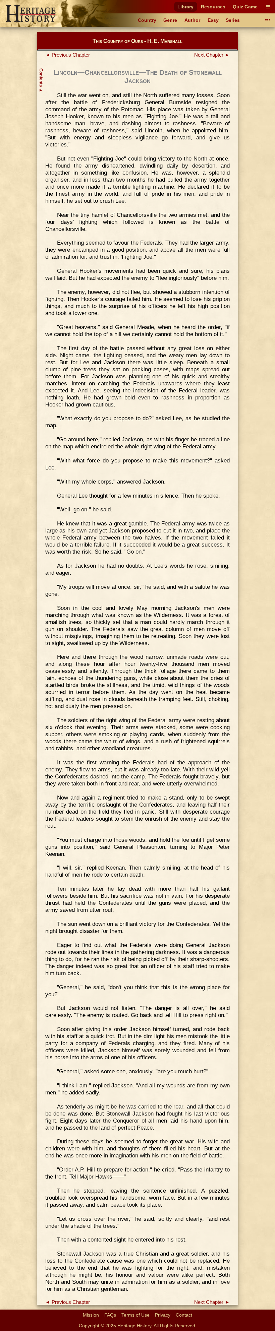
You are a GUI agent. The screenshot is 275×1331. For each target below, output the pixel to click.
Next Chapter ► (212, 55)
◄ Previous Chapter (67, 55)
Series (233, 20)
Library (185, 6)
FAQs (110, 1315)
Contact (184, 1315)
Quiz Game (245, 6)
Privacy (162, 1315)
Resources (213, 6)
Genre (170, 20)
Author (192, 20)
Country (147, 20)
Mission (91, 1315)
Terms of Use (135, 1315)
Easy (213, 20)
